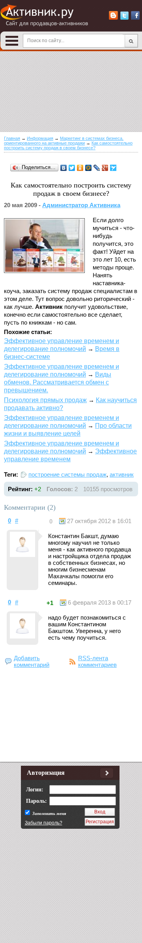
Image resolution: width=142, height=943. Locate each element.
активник (122, 474)
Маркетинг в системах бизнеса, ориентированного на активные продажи (63, 140)
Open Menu (11, 41)
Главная (12, 138)
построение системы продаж (67, 474)
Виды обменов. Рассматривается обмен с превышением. (57, 382)
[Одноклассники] (80, 168)
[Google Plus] (105, 168)
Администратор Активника (81, 205)
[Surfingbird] (113, 168)
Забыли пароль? (43, 823)
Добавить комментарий (31, 661)
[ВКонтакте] (64, 168)
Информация (40, 138)
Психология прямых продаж (45, 400)
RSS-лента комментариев (97, 661)
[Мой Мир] (88, 168)
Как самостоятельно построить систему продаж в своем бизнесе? (68, 145)
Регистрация (100, 821)
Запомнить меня (48, 813)
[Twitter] (72, 168)
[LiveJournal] (97, 168)
